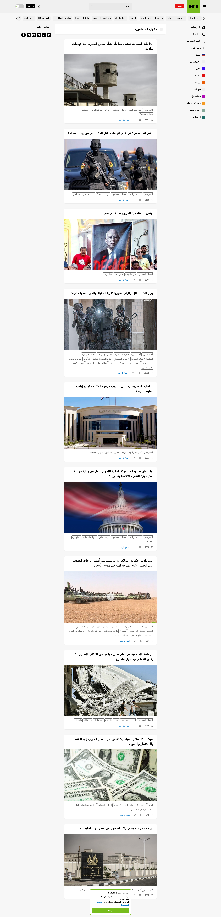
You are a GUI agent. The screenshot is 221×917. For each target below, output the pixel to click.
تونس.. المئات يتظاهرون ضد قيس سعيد (127, 213)
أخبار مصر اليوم (135, 110)
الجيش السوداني (93, 627)
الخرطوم (81, 627)
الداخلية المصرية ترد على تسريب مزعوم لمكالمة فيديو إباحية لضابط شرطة (114, 388)
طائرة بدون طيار (111, 631)
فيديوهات (197, 117)
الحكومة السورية (122, 359)
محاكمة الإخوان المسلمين (92, 110)
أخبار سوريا (136, 354)
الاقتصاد (197, 76)
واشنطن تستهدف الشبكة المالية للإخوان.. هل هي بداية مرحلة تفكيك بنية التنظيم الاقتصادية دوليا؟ (113, 473)
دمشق (137, 363)
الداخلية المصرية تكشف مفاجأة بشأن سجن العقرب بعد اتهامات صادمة (112, 46)
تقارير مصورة (195, 110)
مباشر (179, 6)
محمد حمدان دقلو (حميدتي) (141, 635)
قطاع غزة (113, 363)
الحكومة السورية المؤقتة (102, 359)
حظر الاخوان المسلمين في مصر (89, 890)
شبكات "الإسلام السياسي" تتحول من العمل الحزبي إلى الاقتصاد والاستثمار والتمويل (112, 741)
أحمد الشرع (148, 354)
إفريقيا (143, 805)
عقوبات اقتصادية (90, 537)
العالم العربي (195, 62)
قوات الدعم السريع (77, 631)
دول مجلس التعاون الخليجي (84, 805)
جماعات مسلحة (75, 359)
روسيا (198, 55)
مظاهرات (108, 274)
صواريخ (123, 631)
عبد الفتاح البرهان (94, 631)
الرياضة (198, 82)
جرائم (107, 110)
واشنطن (149, 542)
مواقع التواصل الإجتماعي (96, 363)
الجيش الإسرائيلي (104, 354)
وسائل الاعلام (78, 363)
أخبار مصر (148, 110)
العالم (198, 69)
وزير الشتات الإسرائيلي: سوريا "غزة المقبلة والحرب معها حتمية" (112, 293)
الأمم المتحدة (125, 627)
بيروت (116, 720)
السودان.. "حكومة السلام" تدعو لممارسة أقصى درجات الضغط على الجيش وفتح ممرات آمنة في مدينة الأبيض (113, 563)
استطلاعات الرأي (193, 103)
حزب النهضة (130, 274)
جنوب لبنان (98, 720)
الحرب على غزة (88, 354)
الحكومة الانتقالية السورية (142, 359)
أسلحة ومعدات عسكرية (143, 627)
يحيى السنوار (147, 367)
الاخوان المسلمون (119, 110)
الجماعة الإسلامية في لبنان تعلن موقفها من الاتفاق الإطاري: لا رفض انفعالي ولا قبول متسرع (114, 656)
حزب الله (88, 720)
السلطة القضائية (105, 805)
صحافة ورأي (195, 96)
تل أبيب (87, 359)
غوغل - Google (146, 114)
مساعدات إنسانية (120, 635)
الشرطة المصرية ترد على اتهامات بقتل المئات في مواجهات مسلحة (110, 133)
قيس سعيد (118, 274)
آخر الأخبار (196, 34)
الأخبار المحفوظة (194, 41)
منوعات (197, 89)
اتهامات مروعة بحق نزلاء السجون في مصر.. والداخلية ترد (116, 828)
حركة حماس (147, 363)
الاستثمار (117, 805)
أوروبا (150, 805)
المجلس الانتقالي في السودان (140, 631)
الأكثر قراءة (196, 27)
